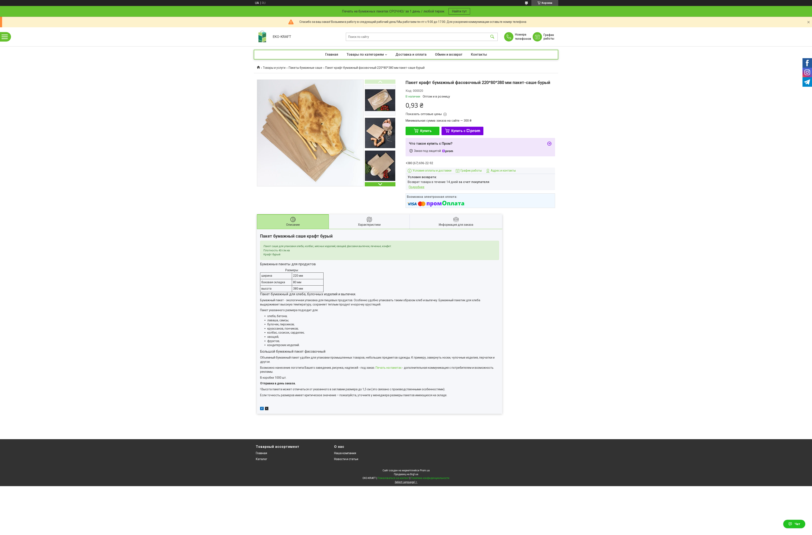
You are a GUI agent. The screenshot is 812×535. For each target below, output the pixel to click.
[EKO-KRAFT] (262, 36)
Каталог (261, 459)
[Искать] (492, 37)
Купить (426, 131)
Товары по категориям (365, 54)
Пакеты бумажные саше (305, 67)
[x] (266, 409)
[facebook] (262, 409)
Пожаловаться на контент (393, 478)
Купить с (458, 131)
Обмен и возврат (448, 54)
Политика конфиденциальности (430, 478)
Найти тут (459, 11)
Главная (331, 54)
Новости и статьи (346, 459)
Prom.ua (425, 470)
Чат (797, 524)
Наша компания (345, 453)
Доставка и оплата (411, 54)
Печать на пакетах (389, 367)
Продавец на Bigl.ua (406, 474)
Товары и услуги (274, 67)
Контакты (479, 54)
